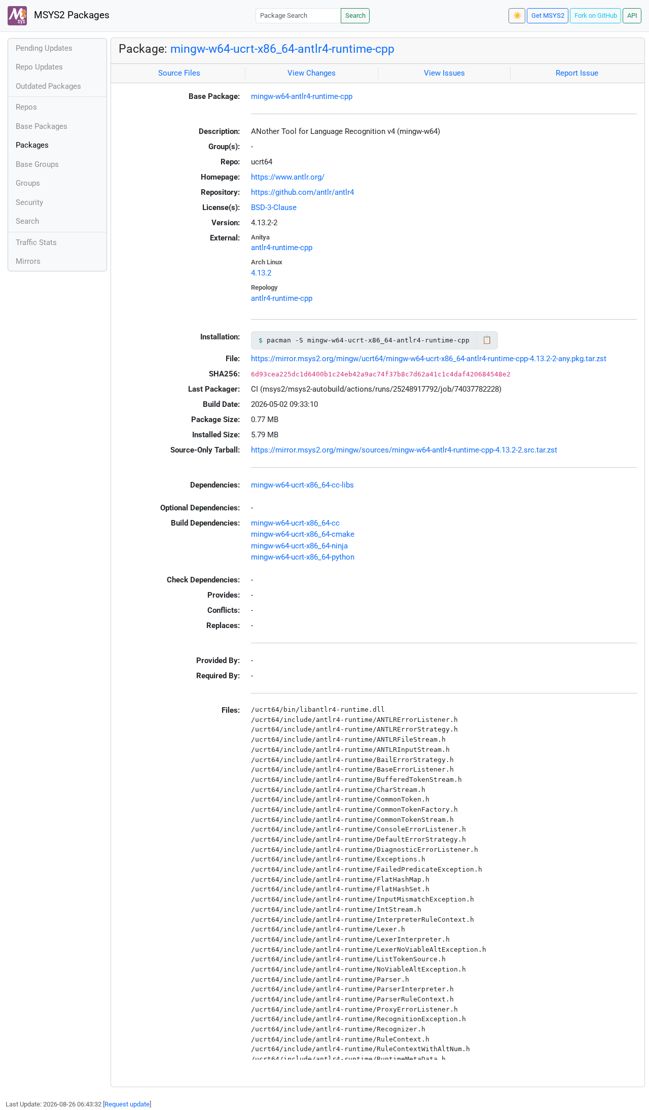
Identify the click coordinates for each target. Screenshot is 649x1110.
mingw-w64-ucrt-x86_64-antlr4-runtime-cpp (282, 48)
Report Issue (577, 73)
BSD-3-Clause (274, 207)
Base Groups (37, 164)
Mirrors (28, 261)
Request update (127, 1104)
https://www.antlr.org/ (287, 177)
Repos (26, 107)
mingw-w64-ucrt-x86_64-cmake (302, 534)
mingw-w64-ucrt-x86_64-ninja (299, 545)
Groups (28, 183)
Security (29, 202)
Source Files (179, 73)
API (632, 15)
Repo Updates (39, 67)
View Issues (444, 73)
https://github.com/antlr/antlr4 (302, 192)
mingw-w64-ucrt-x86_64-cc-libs (302, 485)
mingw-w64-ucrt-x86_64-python (302, 557)
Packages (32, 145)
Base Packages (41, 126)
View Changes (311, 73)
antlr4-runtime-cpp (281, 247)
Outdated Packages (48, 86)
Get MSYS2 (547, 15)
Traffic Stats (36, 242)
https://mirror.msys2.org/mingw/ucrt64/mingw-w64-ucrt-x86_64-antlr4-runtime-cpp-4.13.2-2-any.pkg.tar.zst (428, 358)
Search (355, 15)
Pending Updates (44, 48)
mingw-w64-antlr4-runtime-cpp (301, 96)
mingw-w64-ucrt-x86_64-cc (295, 523)
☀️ (517, 15)
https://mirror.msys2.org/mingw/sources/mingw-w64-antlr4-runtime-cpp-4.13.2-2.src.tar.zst (404, 450)
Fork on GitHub (595, 15)
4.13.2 (261, 273)
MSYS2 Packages (70, 15)
